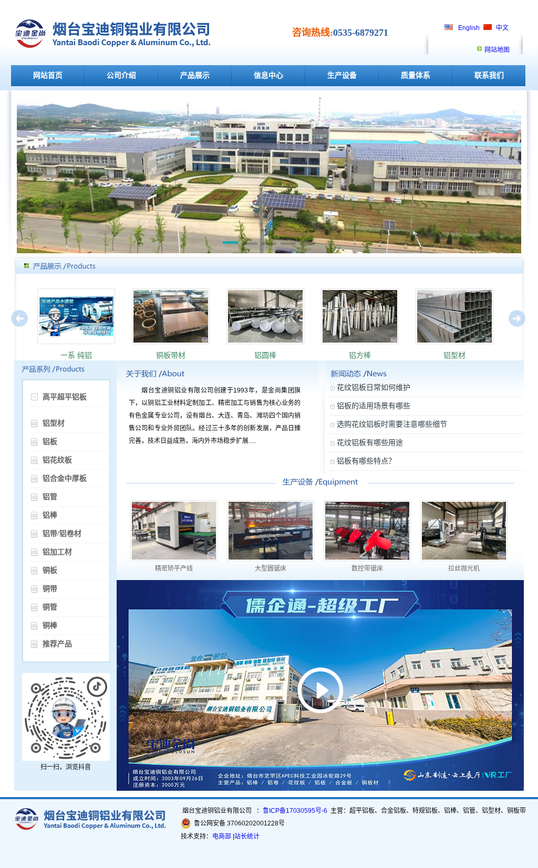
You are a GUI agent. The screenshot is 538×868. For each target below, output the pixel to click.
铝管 (50, 497)
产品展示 (195, 75)
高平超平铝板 (65, 397)
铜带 (50, 589)
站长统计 (247, 836)
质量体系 (415, 75)
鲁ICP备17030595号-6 (295, 810)
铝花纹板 (57, 460)
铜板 (50, 570)
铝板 (50, 442)
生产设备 (342, 75)
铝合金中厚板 (65, 478)
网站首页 (48, 75)
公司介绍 (121, 75)
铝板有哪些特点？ (366, 461)
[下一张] (518, 335)
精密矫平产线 (174, 568)
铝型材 (54, 423)
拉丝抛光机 (464, 568)
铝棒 (50, 515)
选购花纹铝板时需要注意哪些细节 (392, 424)
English (469, 28)
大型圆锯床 (270, 568)
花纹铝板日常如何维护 (373, 387)
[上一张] (20, 335)
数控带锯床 (367, 568)
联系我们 (489, 75)
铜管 (50, 607)
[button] (230, 244)
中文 (502, 28)
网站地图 (497, 50)
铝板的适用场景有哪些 (373, 405)
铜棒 (50, 625)
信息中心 (268, 75)
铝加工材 (57, 552)
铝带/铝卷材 (62, 534)
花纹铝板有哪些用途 (370, 442)
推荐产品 (57, 644)
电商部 (221, 836)
